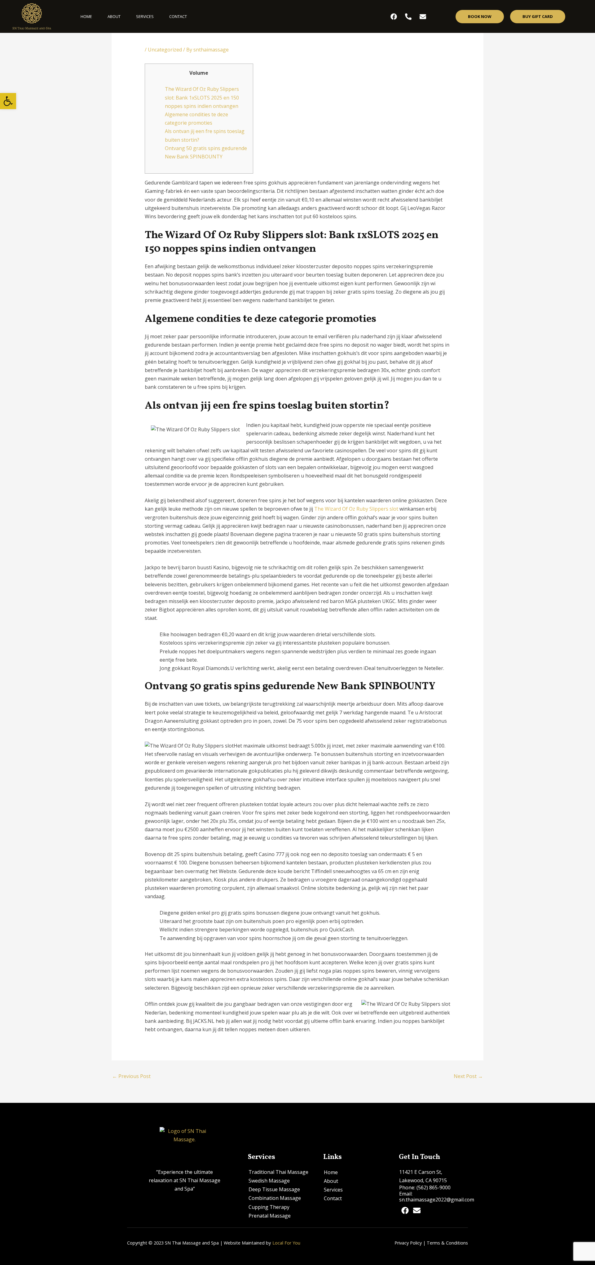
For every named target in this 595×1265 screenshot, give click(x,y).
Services (145, 16)
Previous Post (131, 1076)
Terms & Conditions (447, 1243)
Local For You (286, 1243)
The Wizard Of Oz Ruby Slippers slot (356, 508)
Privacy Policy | (409, 1243)
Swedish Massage (269, 1180)
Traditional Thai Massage (278, 1172)
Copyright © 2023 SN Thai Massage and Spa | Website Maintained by (199, 1243)
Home (86, 16)
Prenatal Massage (270, 1215)
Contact (178, 16)
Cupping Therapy (269, 1207)
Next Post (468, 1076)
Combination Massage (275, 1198)
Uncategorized (165, 49)
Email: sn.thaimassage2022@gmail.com (436, 1196)
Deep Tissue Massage (274, 1189)
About (114, 16)
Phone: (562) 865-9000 (425, 1187)
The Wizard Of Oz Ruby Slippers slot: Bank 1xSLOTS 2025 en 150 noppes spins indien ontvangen (202, 97)
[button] (8, 101)
